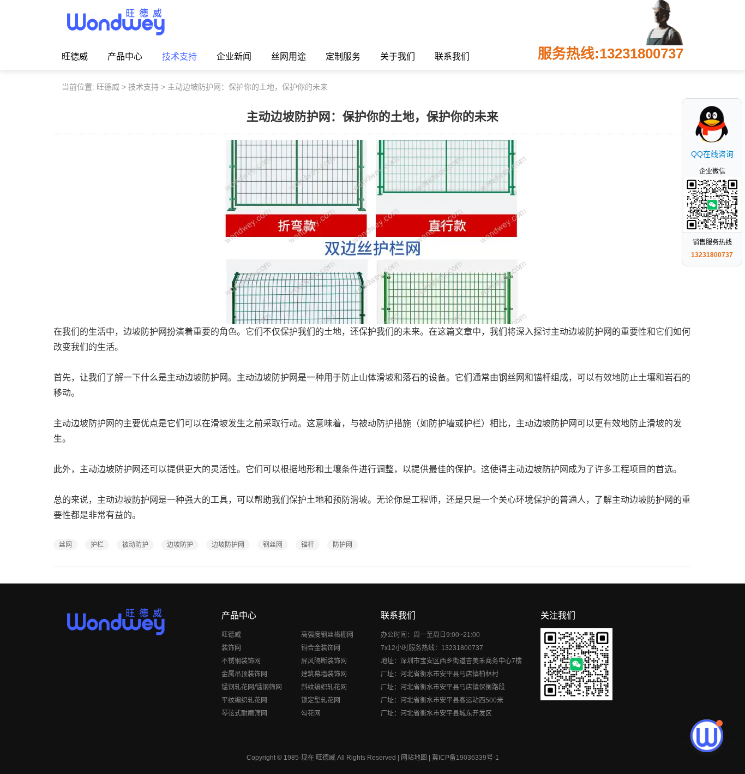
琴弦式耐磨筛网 (244, 713)
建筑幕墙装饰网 (324, 674)
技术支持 (179, 56)
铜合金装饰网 (320, 648)
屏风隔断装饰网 (324, 661)
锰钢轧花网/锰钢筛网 (251, 687)
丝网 (65, 545)
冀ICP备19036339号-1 (465, 757)
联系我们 (452, 56)
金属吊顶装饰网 (244, 674)
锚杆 (307, 545)
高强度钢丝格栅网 (327, 635)
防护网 (342, 545)
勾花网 (311, 713)
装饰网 (231, 648)
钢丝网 (273, 545)
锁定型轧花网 (320, 700)
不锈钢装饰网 (241, 661)
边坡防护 (180, 545)
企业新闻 (234, 56)
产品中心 (124, 56)
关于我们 (397, 56)
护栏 (97, 545)
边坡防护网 (228, 545)
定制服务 (343, 56)
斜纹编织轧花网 (324, 687)
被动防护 (135, 545)
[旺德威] (115, 21)
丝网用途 (288, 56)
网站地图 (414, 757)
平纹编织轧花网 (244, 700)
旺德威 (75, 56)
